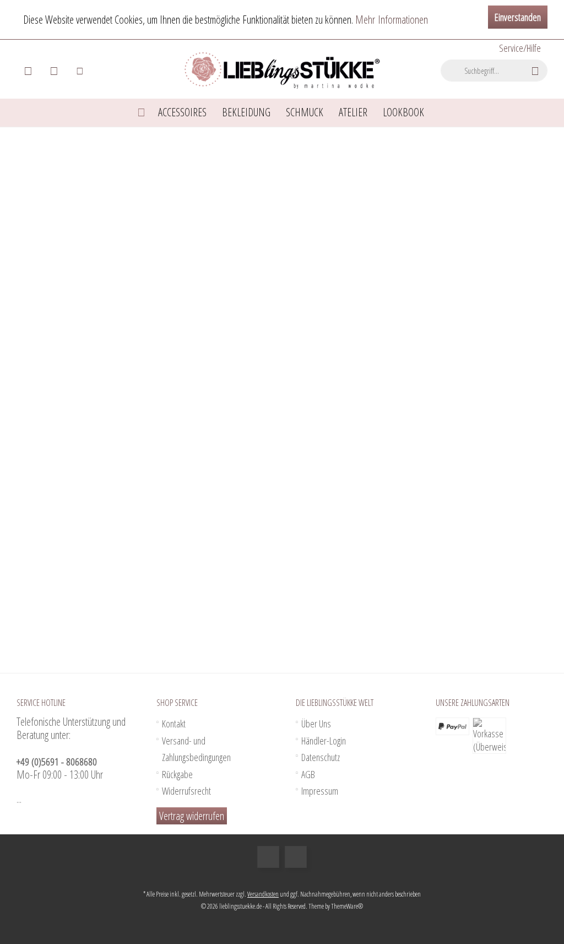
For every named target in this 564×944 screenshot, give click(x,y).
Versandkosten (263, 894)
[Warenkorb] (28, 71)
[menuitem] (519, 48)
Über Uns (316, 723)
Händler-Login (323, 740)
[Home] (141, 112)
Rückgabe (177, 774)
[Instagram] (296, 857)
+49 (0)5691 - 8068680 (57, 761)
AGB (308, 774)
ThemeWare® (347, 906)
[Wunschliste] (54, 71)
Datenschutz (320, 757)
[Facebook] (268, 857)
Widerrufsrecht (186, 790)
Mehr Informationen (391, 19)
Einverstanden (518, 17)
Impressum (319, 790)
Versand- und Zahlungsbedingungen (196, 749)
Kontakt (174, 723)
